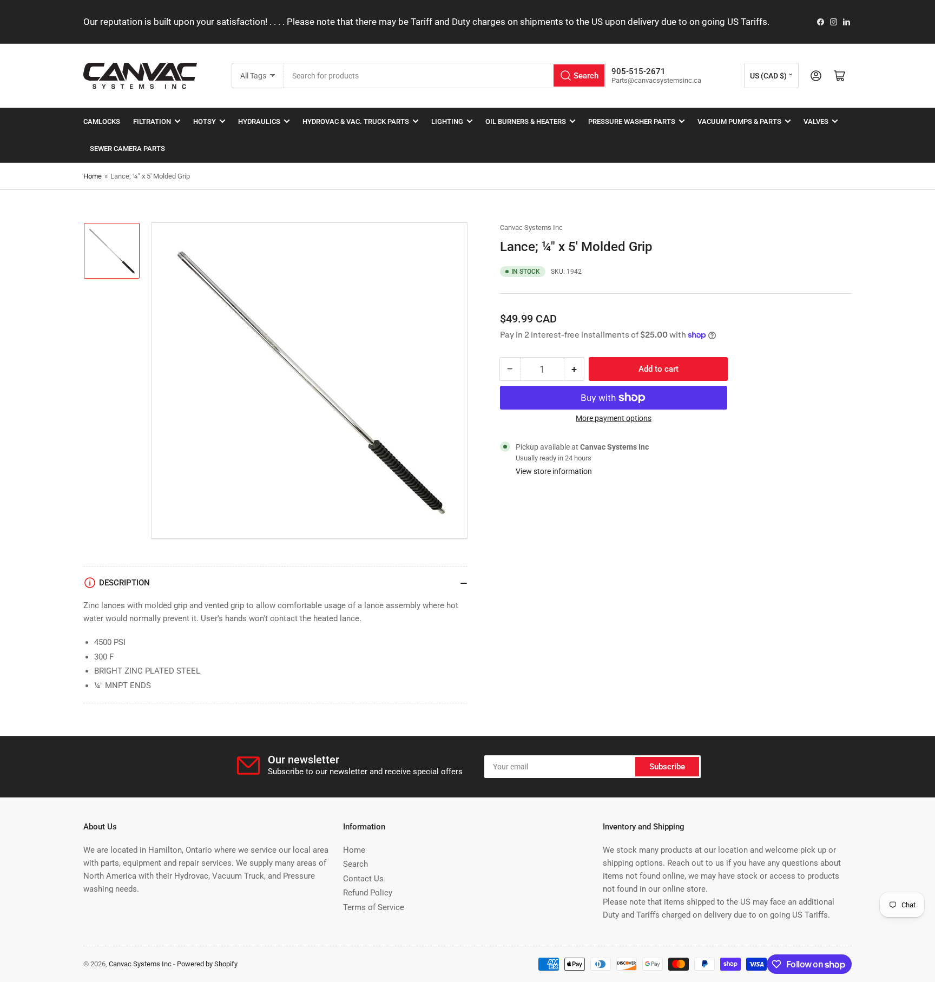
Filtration (152, 121)
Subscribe (667, 767)
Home (92, 176)
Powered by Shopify (207, 964)
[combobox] (445, 75)
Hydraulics (259, 121)
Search (355, 864)
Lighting (447, 121)
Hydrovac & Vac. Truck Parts (355, 121)
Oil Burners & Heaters (525, 121)
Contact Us (363, 879)
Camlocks (101, 121)
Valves (816, 121)
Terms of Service (373, 907)
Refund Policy (367, 893)
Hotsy (204, 121)
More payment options (613, 418)
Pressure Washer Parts (631, 121)
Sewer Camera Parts (127, 148)
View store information (554, 471)
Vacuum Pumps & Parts (739, 121)
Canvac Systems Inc (531, 227)
